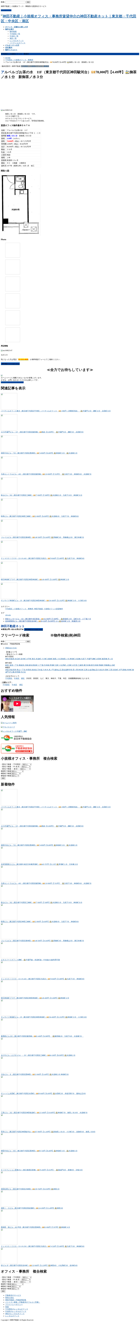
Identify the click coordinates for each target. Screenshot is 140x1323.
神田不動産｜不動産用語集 (15, 1300)
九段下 (83, 659)
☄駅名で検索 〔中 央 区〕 (11, 766)
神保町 (72, 659)
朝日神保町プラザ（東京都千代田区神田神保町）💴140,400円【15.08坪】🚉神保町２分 (35, 579)
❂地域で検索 (6, 776)
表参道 (34, 670)
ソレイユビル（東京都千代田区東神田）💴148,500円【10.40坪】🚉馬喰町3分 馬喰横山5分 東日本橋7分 (42, 537)
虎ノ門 (51, 670)
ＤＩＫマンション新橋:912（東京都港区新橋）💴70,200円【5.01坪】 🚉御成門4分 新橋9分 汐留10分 (42, 1170)
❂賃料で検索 (6, 771)
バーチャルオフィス (17, 43)
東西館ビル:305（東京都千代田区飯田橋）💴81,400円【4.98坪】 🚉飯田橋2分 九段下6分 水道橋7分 (42, 1036)
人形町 (69, 665)
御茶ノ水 (56, 659)
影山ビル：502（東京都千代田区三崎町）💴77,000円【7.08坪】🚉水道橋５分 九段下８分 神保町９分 (41, 495)
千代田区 (8, 678)
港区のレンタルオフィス (14, 1314)
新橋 (124, 670)
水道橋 (77, 659)
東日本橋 (87, 665)
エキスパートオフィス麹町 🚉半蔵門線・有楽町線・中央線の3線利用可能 (30, 960)
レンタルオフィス (17, 41)
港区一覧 (13, 38)
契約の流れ (9, 1298)
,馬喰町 (101, 665)
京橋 (26, 665)
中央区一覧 (14, 36)
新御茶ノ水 (64, 659)
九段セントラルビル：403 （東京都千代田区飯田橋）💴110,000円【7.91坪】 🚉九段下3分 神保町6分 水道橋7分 (46, 474)
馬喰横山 (107, 665)
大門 (120, 670)
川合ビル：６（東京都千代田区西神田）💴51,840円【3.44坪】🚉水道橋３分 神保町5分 (35, 1074)
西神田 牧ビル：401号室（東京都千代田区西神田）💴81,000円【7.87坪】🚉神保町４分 (35, 1227)
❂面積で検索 (6, 773)
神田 (7, 659)
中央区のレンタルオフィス (15, 1311)
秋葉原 (11, 659)
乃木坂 (39, 670)
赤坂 (7, 670)
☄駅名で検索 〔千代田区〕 (11, 764)
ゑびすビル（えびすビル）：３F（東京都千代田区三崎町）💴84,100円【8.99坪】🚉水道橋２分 (38, 1055)
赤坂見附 (12, 670)
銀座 (7, 665)
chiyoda (8, 615)
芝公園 (11, 672)
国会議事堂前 (67, 670)
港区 (22, 678)
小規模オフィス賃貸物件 (53, 609)
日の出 (23, 672)
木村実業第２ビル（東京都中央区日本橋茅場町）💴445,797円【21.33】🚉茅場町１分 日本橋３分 (39, 864)
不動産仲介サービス (13, 1295)
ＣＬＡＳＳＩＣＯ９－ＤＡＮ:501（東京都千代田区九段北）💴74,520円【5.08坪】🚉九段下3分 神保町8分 (42, 1246)
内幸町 (129, 670)
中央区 (16, 678)
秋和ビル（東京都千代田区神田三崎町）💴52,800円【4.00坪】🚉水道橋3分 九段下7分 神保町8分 (40, 516)
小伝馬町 (62, 665)
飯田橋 (104, 659)
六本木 (45, 670)
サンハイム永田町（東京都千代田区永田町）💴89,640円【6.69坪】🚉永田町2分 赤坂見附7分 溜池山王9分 (43, 1093)
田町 (106, 670)
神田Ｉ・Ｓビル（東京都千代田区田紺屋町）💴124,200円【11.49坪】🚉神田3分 (32, 1208)
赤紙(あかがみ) (11, 648)
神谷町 (81, 670)
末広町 (17, 659)
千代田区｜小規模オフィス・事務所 (35, 66)
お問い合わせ (6, 10)
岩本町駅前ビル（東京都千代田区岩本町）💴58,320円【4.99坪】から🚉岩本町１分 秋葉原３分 (42, 621)
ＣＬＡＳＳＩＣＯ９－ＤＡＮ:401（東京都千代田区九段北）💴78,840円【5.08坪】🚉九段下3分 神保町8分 (42, 558)
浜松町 (115, 670)
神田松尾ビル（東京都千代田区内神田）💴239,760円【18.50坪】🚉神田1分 (30, 1189)
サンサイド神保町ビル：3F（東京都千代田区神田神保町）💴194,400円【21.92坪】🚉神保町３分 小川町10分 (44, 600)
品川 (97, 670)
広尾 (86, 670)
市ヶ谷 (110, 659)
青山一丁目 (21, 670)
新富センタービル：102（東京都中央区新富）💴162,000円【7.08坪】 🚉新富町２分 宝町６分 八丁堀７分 (48, 619)
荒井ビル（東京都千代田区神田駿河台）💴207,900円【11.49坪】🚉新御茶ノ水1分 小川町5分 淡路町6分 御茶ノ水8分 (48, 1132)
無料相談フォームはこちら (10, 363)
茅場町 (52, 665)
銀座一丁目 (14, 665)
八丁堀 (40, 665)
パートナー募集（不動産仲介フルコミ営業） (22, 1302)
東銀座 (21, 665)
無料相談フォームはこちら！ (12, 382)
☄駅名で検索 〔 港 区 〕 (10, 769)
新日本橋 (94, 665)
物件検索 (13, 31)
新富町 (35, 665)
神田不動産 (38, 609)
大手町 (29, 659)
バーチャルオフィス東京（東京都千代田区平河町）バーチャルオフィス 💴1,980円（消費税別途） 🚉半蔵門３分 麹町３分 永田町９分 (56, 411)
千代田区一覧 (15, 34)
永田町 (99, 659)
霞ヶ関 (75, 670)
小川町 (44, 659)
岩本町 (23, 659)
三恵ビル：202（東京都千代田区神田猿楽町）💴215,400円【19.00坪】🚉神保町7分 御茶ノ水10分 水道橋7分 (44, 1113)
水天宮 (74, 665)
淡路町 (49, 659)
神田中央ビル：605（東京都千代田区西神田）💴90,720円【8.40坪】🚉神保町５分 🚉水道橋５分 (39, 1151)
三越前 (80, 665)
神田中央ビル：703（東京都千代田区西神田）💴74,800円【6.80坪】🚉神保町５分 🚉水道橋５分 (39, 453)
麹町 (94, 659)
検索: (3, 2)
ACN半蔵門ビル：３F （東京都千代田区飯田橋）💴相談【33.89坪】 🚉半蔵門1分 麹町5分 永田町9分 (42, 432)
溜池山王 (57, 670)
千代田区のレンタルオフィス (16, 1309)
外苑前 (28, 670)
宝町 (57, 665)
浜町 (113, 665)
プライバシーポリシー (14, 1304)
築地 (30, 665)
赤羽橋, (18, 672)
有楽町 (38, 659)
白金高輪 (91, 670)
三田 (110, 670)
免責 (7, 1307)
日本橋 (46, 665)
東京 (33, 659)
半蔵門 (89, 659)
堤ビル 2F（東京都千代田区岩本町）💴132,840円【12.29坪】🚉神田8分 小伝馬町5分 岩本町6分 (39, 1265)
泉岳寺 (102, 670)
